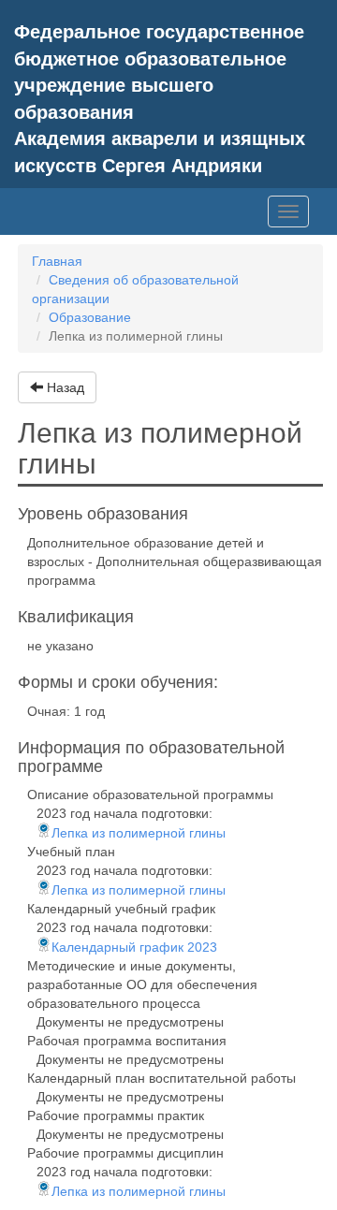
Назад (63, 387)
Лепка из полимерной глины (138, 832)
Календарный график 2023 (134, 947)
